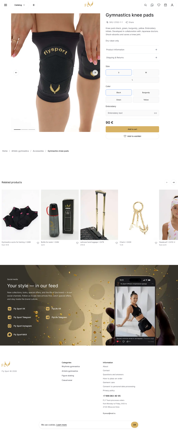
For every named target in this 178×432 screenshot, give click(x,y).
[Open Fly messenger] (152, 5)
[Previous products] (167, 182)
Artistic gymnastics (70, 371)
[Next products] (173, 182)
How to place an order (112, 378)
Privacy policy (109, 390)
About (105, 366)
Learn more (61, 425)
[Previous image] (16, 72)
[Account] (172, 5)
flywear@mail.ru (109, 413)
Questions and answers (113, 374)
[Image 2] (24, 129)
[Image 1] (17, 129)
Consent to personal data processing (119, 386)
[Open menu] (6, 5)
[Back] (34, 5)
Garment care (109, 382)
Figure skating (68, 375)
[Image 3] (31, 129)
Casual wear (67, 380)
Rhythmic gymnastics (71, 366)
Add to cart (132, 129)
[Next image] (95, 72)
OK (134, 425)
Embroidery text (115, 113)
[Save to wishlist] (36, 243)
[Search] (145, 5)
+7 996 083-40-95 (112, 396)
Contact (106, 370)
